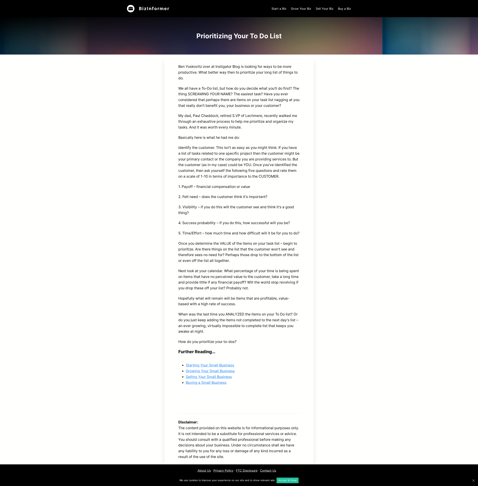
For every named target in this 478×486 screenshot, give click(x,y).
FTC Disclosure (246, 470)
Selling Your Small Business (209, 376)
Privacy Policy (223, 470)
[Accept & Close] (473, 480)
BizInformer (154, 8)
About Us (204, 470)
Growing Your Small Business (210, 371)
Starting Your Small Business (210, 365)
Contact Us (268, 470)
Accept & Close (287, 480)
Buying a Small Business (206, 382)
